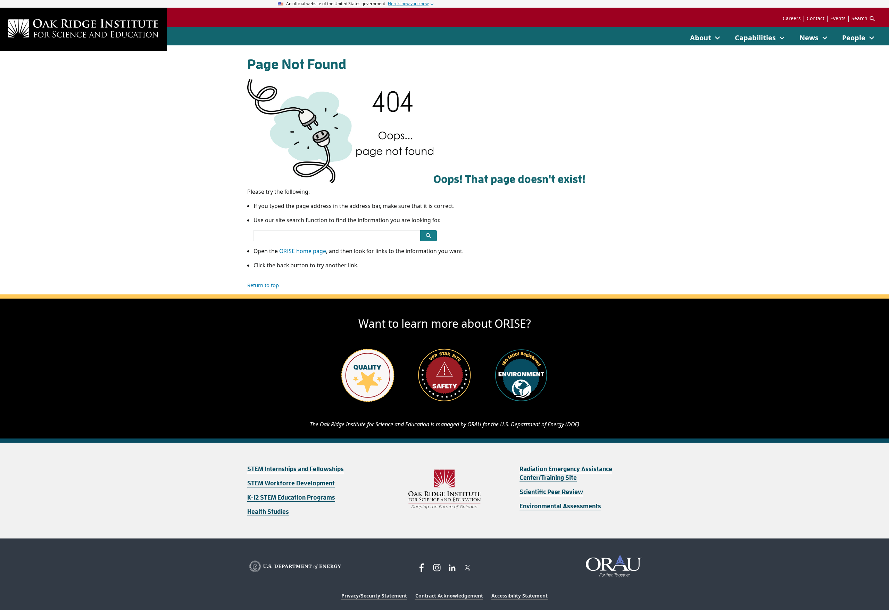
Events (838, 18)
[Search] (428, 235)
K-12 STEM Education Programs (291, 497)
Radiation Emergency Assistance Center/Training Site (566, 473)
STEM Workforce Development (291, 483)
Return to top (263, 285)
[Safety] (444, 375)
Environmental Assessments (560, 506)
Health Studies (268, 512)
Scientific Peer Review (551, 492)
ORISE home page (302, 251)
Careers (792, 18)
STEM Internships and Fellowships (295, 469)
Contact (815, 18)
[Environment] (521, 375)
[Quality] (368, 375)
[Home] (83, 29)
